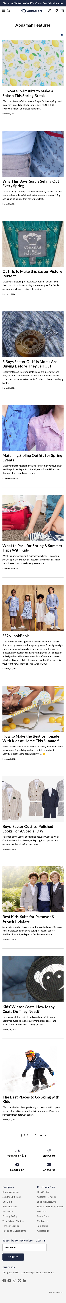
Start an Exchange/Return (50, 1206)
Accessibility (43, 1230)
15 (34, 1135)
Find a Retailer (9, 1206)
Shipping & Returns (46, 1201)
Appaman (59, 1292)
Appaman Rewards (46, 1196)
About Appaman (10, 1192)
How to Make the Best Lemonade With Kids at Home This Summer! (30, 738)
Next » (42, 1135)
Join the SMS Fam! (11, 1196)
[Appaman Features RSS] (62, 35)
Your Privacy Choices (13, 1221)
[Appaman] (31, 10)
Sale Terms (42, 1225)
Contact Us (42, 1221)
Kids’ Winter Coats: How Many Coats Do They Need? (28, 1009)
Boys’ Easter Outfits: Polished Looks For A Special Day (27, 828)
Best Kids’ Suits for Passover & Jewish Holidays (28, 919)
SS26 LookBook (15, 636)
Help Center (43, 1192)
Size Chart (42, 1211)
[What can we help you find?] (10, 10)
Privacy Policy (9, 1216)
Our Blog (7, 1201)
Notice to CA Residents (14, 1230)
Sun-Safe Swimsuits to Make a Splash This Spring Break (27, 93)
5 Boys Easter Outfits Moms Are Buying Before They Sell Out (29, 363)
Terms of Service (10, 1225)
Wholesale (7, 1211)
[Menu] (3, 10)
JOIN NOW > (13, 1257)
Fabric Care (43, 1216)
